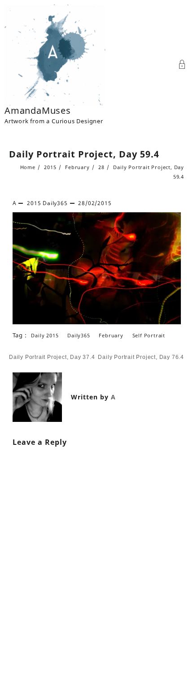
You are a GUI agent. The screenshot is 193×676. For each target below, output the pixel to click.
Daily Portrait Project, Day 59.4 (84, 154)
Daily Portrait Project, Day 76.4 (141, 357)
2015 (34, 203)
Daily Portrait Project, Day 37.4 (52, 357)
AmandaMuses (37, 110)
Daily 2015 (44, 335)
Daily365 (55, 203)
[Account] (182, 65)
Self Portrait (148, 335)
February (111, 335)
